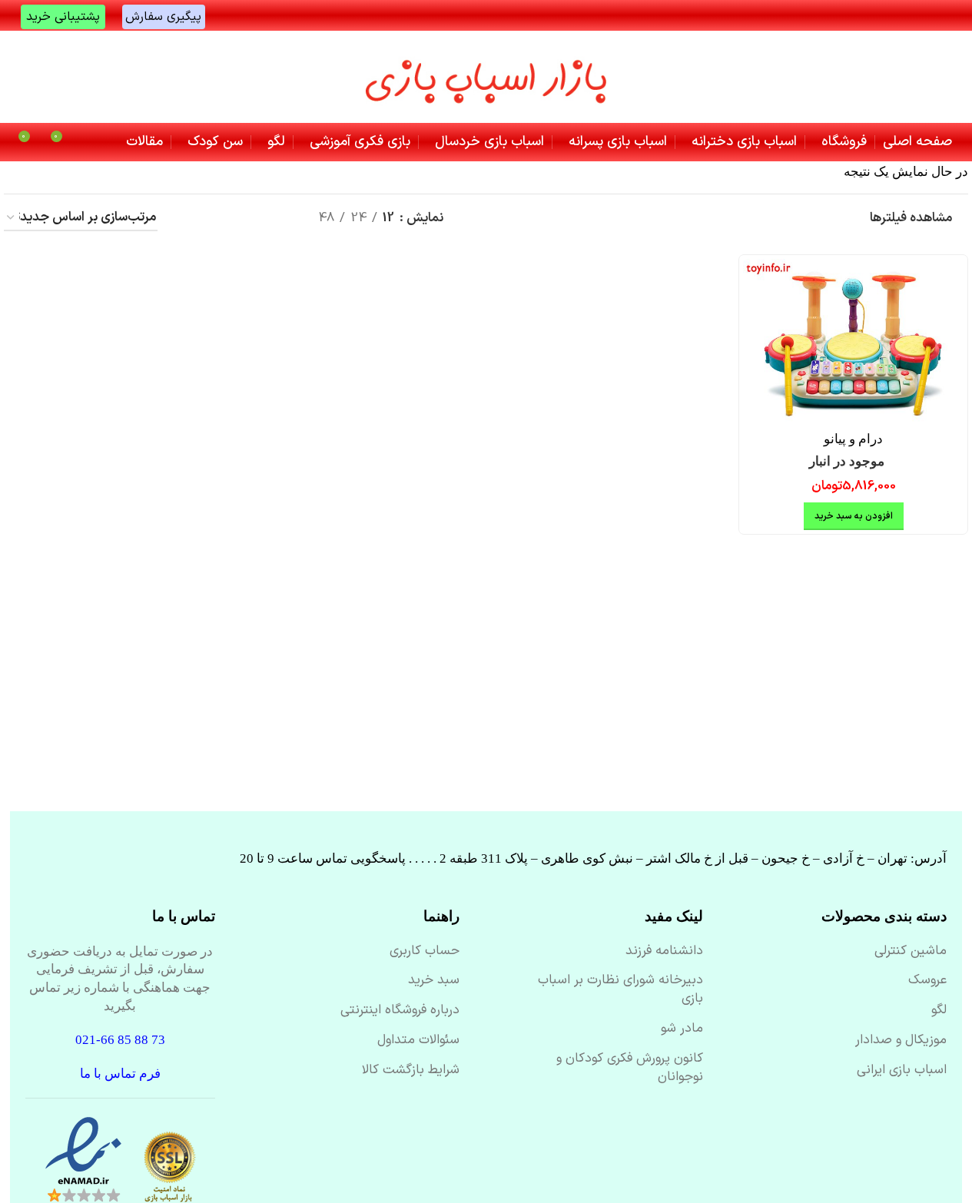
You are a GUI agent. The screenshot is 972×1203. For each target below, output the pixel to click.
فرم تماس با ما (120, 1073)
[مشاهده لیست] (280, 218)
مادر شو (682, 1029)
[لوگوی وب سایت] (485, 77)
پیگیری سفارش (163, 17)
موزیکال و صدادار (901, 1041)
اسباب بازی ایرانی (902, 1071)
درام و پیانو (853, 439)
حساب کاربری (424, 952)
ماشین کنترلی (910, 952)
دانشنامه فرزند (664, 952)
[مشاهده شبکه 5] (190, 218)
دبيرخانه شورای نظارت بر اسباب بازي (620, 990)
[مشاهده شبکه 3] (250, 218)
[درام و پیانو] (853, 341)
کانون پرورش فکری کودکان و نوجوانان (629, 1068)
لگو (939, 1011)
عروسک (927, 981)
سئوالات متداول (418, 1041)
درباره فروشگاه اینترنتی (399, 1011)
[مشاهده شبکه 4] (220, 218)
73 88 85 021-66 (120, 1039)
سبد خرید (433, 981)
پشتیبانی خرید (63, 17)
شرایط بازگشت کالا (410, 1071)
